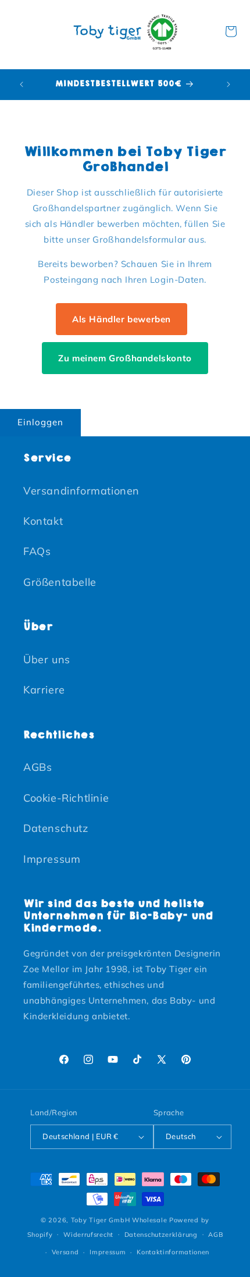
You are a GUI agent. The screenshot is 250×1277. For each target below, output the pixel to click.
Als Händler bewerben (121, 319)
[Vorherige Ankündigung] (21, 84)
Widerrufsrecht (88, 1234)
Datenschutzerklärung (161, 1234)
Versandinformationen (81, 490)
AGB (215, 1234)
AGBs (37, 767)
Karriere (44, 689)
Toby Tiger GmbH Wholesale (119, 1220)
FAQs (37, 551)
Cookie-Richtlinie (66, 798)
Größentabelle (60, 582)
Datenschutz (55, 828)
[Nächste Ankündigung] (228, 84)
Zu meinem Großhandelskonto (125, 358)
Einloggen (40, 422)
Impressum (51, 859)
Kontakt (43, 521)
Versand (65, 1252)
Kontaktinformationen (173, 1252)
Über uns (46, 659)
